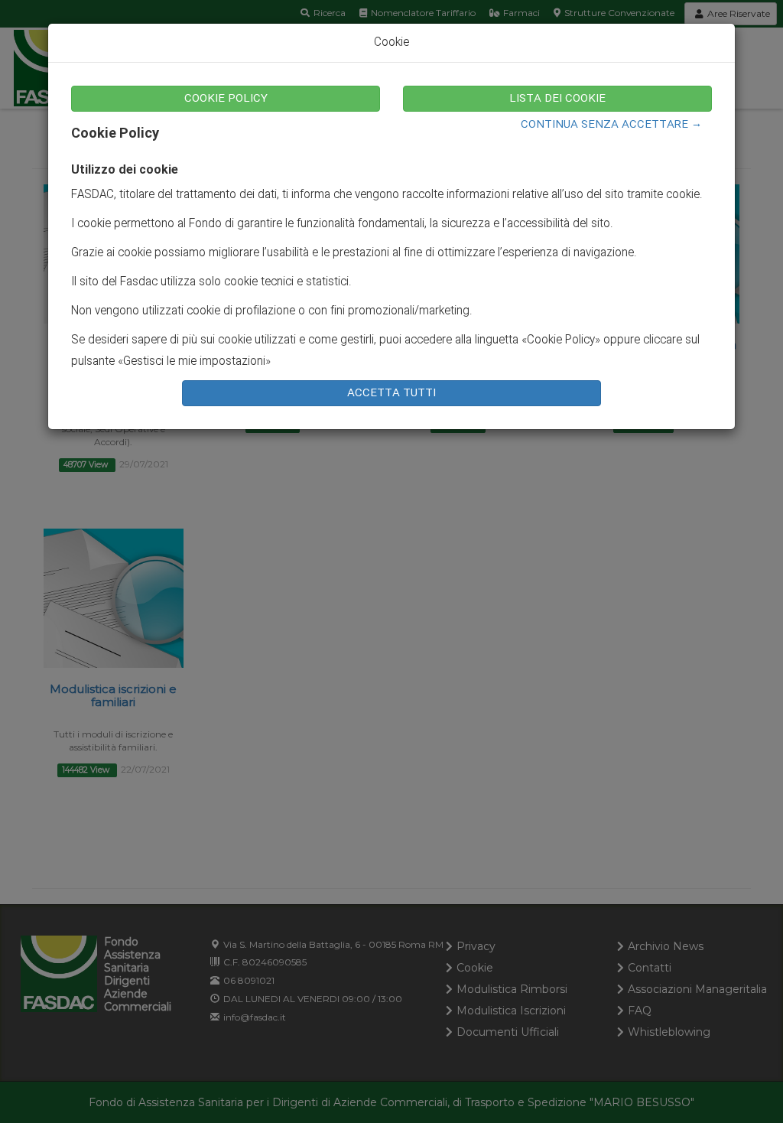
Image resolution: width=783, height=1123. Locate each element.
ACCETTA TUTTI (391, 393)
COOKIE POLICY (226, 99)
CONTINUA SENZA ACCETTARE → (611, 125)
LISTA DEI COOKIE (557, 99)
